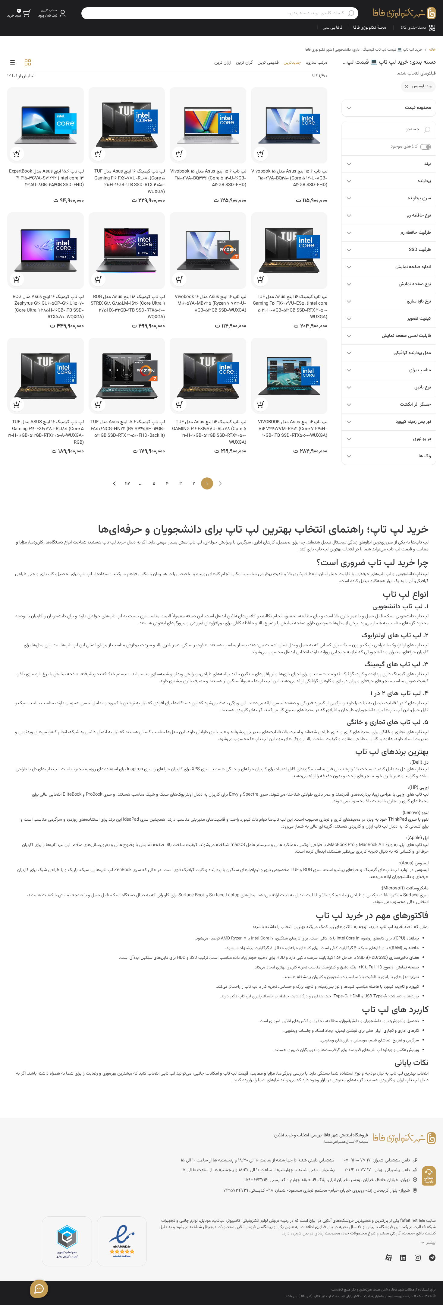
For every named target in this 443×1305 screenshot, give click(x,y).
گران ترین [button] (244, 62)
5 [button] (154, 483)
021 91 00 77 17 (357, 1170)
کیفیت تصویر (419, 318)
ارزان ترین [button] (222, 62)
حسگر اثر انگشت (415, 404)
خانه (432, 50)
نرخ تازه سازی (419, 301)
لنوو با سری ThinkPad (408, 819)
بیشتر (430, 1243)
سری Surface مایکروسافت (404, 895)
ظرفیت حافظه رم (416, 232)
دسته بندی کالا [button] (413, 27)
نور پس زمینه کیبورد (413, 421)
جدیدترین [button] (292, 62)
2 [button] (194, 483)
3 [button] (180, 483)
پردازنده (424, 181)
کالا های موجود (404, 146)
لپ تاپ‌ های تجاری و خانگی (404, 732)
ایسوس (422, 869)
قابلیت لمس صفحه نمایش (406, 335)
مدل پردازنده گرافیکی (412, 353)
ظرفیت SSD (420, 249)
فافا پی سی (333, 27)
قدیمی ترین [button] (268, 62)
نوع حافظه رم (419, 215)
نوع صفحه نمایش (415, 284)
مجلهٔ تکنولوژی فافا (369, 27)
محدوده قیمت (418, 107)
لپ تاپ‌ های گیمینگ (410, 674)
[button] (52, 13)
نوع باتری (422, 387)
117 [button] (127, 483)
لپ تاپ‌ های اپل (414, 844)
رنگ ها (425, 456)
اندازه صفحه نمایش (413, 267)
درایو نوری (422, 439)
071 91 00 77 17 (357, 1160)
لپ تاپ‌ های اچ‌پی (412, 794)
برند (427, 163)
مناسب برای (420, 370)
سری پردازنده (419, 198)
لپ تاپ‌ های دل (414, 769)
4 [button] (167, 483)
